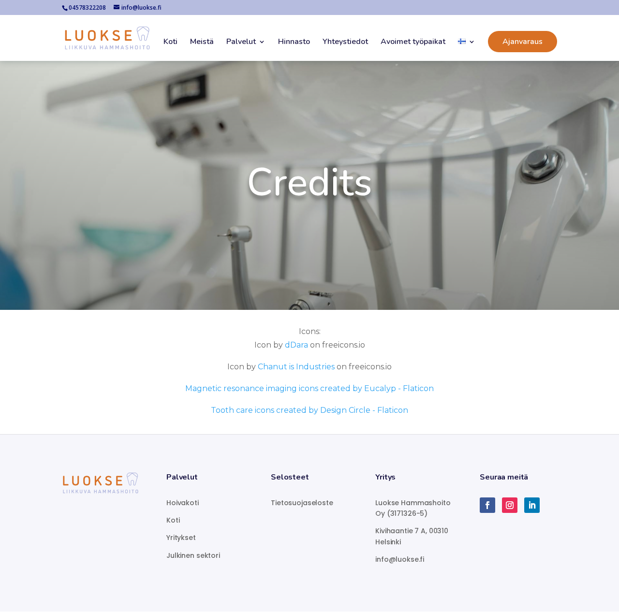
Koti (170, 42)
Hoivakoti (182, 503)
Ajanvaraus (522, 41)
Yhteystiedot (345, 42)
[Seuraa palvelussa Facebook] (487, 505)
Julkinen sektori (193, 555)
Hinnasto (294, 42)
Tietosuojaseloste (302, 503)
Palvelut (241, 42)
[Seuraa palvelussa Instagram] (509, 505)
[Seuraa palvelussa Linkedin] (532, 505)
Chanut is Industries (296, 366)
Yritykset (181, 537)
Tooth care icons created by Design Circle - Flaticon (309, 410)
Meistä (202, 42)
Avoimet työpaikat (413, 42)
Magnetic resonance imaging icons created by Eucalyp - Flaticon (309, 388)
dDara (296, 345)
